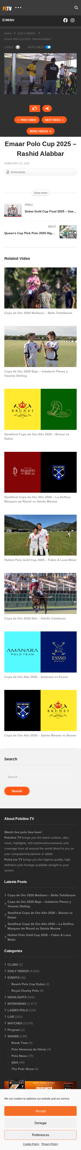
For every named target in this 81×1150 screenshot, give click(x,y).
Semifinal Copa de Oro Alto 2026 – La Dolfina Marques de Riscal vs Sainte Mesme (41, 926)
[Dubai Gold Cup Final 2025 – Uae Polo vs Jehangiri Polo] (40, 214)
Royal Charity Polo (25, 990)
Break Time (19, 1043)
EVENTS (13, 977)
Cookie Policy (31, 1144)
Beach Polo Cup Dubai (28, 984)
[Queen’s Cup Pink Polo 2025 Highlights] (40, 236)
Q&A (14, 1062)
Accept (41, 1111)
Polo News (19, 1056)
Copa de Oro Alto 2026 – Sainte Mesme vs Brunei (40, 735)
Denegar (41, 1123)
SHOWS (13, 1036)
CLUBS (13, 964)
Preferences (40, 1135)
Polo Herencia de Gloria (28, 1049)
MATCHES (15, 1023)
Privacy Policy (49, 1144)
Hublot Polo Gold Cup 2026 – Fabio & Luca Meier (40, 560)
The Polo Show (22, 1069)
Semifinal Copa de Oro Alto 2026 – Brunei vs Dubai (40, 915)
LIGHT (8, 47)
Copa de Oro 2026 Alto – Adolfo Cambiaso (35, 618)
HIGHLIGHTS (17, 997)
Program (14, 1029)
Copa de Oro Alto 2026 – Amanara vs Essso (36, 677)
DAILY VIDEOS (18, 971)
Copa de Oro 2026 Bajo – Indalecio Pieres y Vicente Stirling (39, 904)
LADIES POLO (18, 1010)
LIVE (11, 1016)
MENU (9, 20)
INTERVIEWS (17, 1003)
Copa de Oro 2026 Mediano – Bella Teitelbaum (38, 313)
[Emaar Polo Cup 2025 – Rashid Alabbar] (40, 288)
